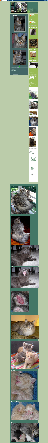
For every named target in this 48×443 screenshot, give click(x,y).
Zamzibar (33, 58)
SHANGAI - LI (31, 79)
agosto (31, 173)
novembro (32, 154)
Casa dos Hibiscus (33, 15)
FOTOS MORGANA (32, 72)
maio (31, 176)
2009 (30, 152)
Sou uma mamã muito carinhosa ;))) (33, 18)
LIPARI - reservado (33, 158)
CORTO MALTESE (32, 77)
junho (31, 175)
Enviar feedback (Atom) (16, 74)
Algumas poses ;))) (33, 161)
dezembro (32, 153)
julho (31, 174)
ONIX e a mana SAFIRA (33, 157)
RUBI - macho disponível (33, 160)
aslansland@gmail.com (33, 82)
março (31, 177)
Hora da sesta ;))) (32, 168)
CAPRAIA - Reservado (33, 159)
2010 (30, 151)
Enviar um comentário (13, 70)
